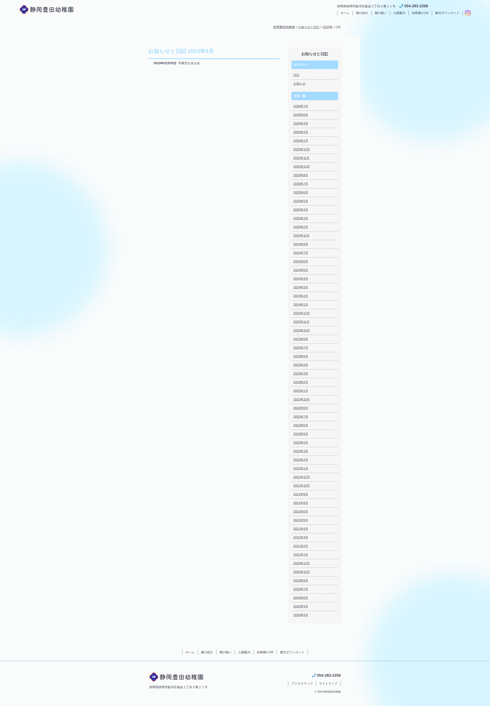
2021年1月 (300, 554)
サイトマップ (328, 683)
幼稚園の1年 (420, 13)
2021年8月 (300, 503)
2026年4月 (300, 123)
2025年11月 (301, 158)
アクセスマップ (302, 683)
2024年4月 (300, 278)
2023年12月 (301, 313)
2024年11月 (301, 235)
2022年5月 (300, 434)
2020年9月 (300, 580)
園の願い (381, 13)
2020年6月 (300, 597)
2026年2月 (300, 132)
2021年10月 (301, 485)
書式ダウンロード (447, 13)
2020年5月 (300, 606)
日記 (296, 75)
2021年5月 (300, 520)
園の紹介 (362, 13)
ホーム (345, 13)
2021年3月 (300, 537)
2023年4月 (300, 365)
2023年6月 (300, 356)
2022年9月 (300, 408)
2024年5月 (300, 270)
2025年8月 (300, 175)
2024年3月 (300, 287)
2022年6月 (300, 425)
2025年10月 (301, 166)
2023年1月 (300, 390)
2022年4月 (300, 442)
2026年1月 (300, 140)
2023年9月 (300, 339)
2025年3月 (300, 218)
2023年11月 (301, 321)
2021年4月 (300, 528)
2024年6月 (300, 261)
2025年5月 (300, 201)
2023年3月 (300, 373)
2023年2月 (300, 382)
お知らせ (299, 83)
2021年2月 (300, 546)
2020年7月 (300, 589)
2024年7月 (300, 252)
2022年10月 (301, 399)
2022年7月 (300, 416)
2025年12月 (301, 149)
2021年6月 (300, 511)
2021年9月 (300, 494)
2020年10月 (301, 572)
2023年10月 (301, 330)
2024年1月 (300, 304)
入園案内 (399, 13)
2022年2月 (300, 459)
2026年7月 (300, 106)
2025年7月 (300, 184)
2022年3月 (300, 451)
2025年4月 (300, 209)
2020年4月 (300, 615)
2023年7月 (300, 347)
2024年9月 (300, 244)
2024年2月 (300, 296)
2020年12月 (301, 563)
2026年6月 (300, 115)
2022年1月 (300, 468)
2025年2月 (300, 227)
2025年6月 (300, 192)
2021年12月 (301, 477)
